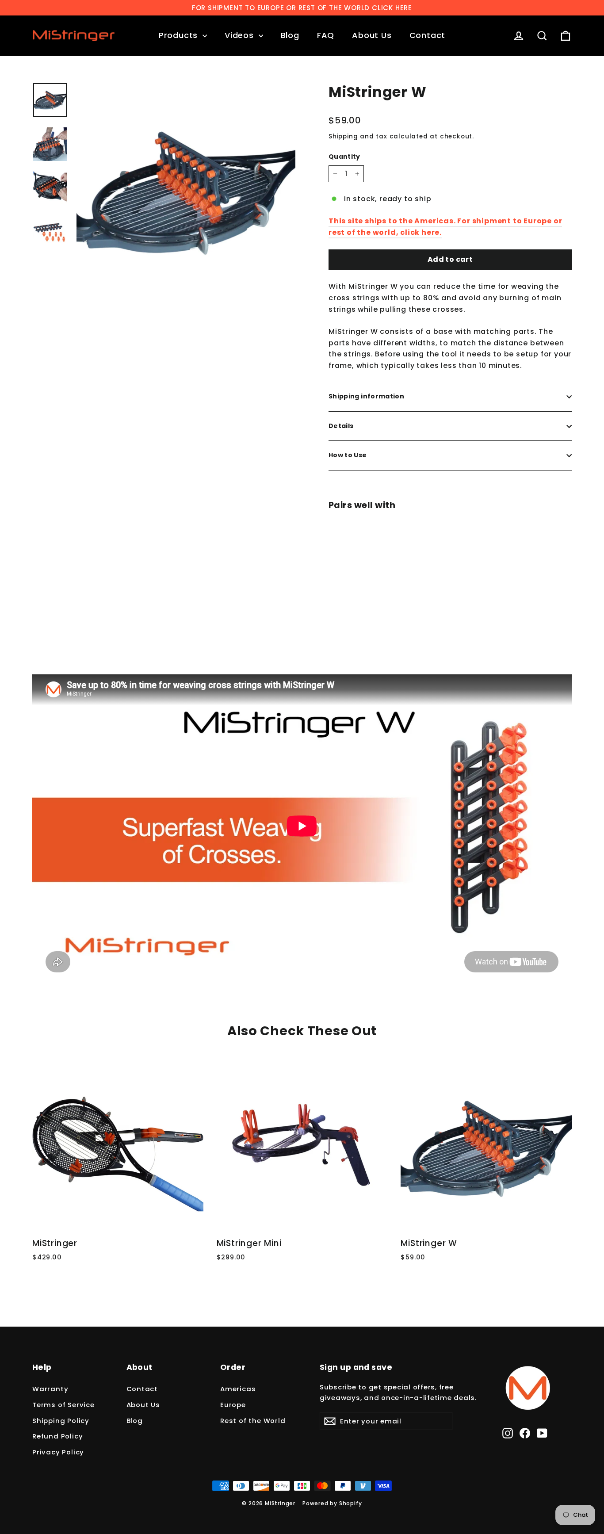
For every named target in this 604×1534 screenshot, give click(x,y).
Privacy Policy (58, 1452)
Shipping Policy (60, 1420)
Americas (238, 1388)
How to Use (348, 455)
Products (179, 35)
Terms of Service (63, 1404)
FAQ (325, 35)
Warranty (50, 1388)
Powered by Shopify (332, 1503)
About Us (371, 35)
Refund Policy (57, 1436)
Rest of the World (253, 1420)
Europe (233, 1404)
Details (341, 425)
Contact (427, 35)
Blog (290, 35)
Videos (240, 35)
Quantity (344, 157)
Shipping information (366, 396)
